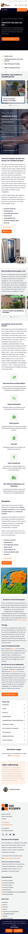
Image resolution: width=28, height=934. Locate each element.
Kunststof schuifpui (8, 887)
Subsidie (25, 1)
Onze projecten (6, 732)
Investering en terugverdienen (11, 911)
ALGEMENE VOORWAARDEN (9, 150)
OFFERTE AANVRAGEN (8, 146)
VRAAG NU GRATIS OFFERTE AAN (9, 39)
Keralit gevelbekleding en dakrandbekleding (14, 892)
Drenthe (18, 858)
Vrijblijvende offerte (8, 736)
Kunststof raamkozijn (8, 883)
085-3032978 (13, 671)
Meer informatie (14, 927)
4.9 (18, 5)
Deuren (4, 709)
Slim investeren (9, 1)
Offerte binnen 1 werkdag (9, 694)
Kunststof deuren (7, 885)
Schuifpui (5, 712)
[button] (10, 105)
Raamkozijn (5, 705)
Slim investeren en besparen (10, 728)
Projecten (5, 902)
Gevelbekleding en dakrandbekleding (12, 720)
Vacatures (5, 907)
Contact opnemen (7, 740)
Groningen (11, 858)
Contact (5, 909)
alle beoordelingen (15, 755)
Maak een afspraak (7, 227)
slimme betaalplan (21, 620)
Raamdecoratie (6, 716)
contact (13, 649)
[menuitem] (4, 10)
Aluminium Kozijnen (7, 724)
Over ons (5, 905)
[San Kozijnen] (5, 5)
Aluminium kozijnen (8, 894)
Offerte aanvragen (8, 918)
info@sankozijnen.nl (7, 825)
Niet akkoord (18, 930)
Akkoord (9, 930)
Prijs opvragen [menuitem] (22, 9)
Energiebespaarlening (17, 1)
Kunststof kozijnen (8, 880)
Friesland (6, 858)
